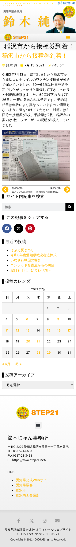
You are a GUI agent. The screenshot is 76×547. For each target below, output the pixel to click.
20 (28, 341)
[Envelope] (57, 521)
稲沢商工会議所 (27, 495)
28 (38, 352)
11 (6, 330)
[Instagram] (44, 521)
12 (17, 330)
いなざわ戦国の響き (26, 260)
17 (69, 330)
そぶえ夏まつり (22, 250)
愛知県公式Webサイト (33, 480)
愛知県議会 (24, 485)
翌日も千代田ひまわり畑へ (31, 270)
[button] (68, 37)
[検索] (69, 207)
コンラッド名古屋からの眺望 (32, 265)
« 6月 (6, 364)
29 (49, 352)
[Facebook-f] (18, 521)
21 (38, 341)
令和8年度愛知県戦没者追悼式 (34, 255)
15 (48, 330)
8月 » (18, 364)
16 (59, 330)
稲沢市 (21, 490)
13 (28, 330)
